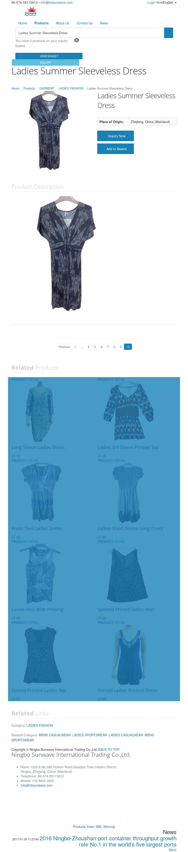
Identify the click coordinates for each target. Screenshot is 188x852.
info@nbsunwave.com (57, 2)
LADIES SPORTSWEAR (89, 735)
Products (29, 88)
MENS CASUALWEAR (55, 735)
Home (22, 23)
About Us (62, 23)
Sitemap (109, 826)
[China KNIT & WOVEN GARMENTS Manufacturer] (31, 11)
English (168, 2)
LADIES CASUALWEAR (126, 735)
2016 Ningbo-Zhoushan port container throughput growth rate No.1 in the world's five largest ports (108, 841)
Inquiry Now (116, 136)
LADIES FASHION (70, 88)
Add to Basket (117, 148)
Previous (64, 347)
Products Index (84, 826)
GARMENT (46, 88)
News (104, 23)
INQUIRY (45, 62)
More (173, 849)
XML (99, 826)
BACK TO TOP (108, 749)
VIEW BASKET (49, 56)
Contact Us (85, 23)
